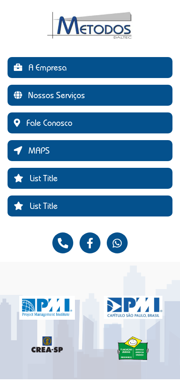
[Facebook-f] (90, 242)
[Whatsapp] (117, 242)
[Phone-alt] (62, 242)
